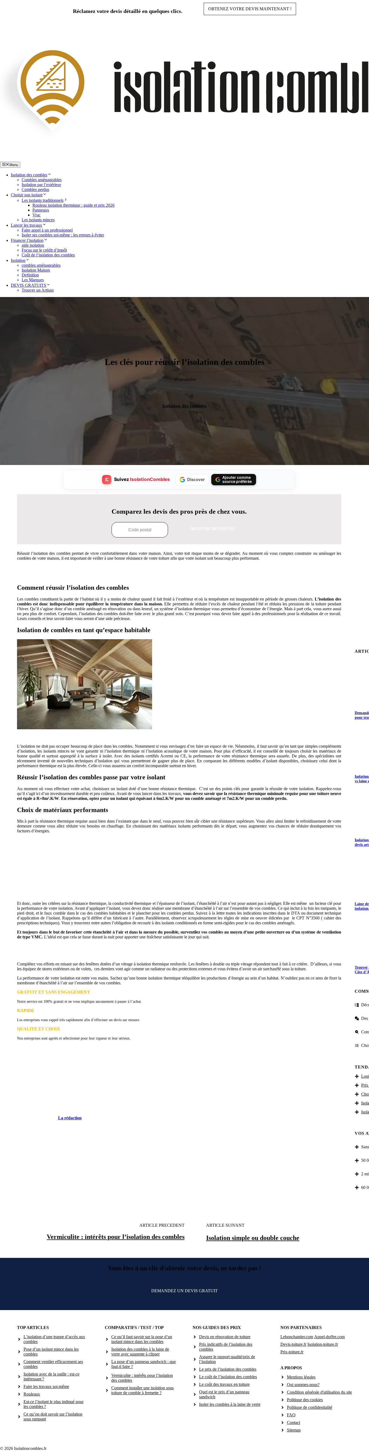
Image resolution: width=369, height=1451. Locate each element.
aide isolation (33, 245)
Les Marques (33, 280)
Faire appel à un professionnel (47, 230)
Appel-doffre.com (329, 1336)
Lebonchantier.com (296, 1336)
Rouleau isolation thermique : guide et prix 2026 (73, 205)
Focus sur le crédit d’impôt (44, 250)
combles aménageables (41, 265)
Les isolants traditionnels (42, 200)
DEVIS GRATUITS (28, 285)
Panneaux (40, 210)
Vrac (36, 215)
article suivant (225, 1225)
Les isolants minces (38, 219)
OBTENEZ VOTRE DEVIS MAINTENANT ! (249, 8)
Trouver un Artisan (38, 290)
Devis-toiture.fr (293, 1344)
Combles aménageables (42, 179)
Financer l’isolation (27, 240)
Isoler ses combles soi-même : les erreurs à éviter (63, 235)
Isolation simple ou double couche (252, 1237)
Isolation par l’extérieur (41, 184)
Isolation (18, 260)
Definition (30, 275)
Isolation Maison (36, 270)
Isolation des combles (29, 175)
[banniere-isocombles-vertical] (179, 890)
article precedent (162, 1225)
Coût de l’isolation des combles (48, 255)
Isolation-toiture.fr (322, 1344)
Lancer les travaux (26, 225)
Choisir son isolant (26, 195)
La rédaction (70, 1118)
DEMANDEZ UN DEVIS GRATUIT (184, 1290)
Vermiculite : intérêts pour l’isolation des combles (116, 1236)
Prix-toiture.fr (291, 1352)
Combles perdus (35, 189)
